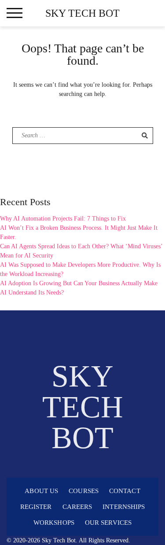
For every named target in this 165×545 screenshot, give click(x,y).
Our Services (108, 522)
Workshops (53, 522)
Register (36, 506)
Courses (84, 490)
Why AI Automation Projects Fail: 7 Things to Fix (63, 218)
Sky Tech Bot (82, 13)
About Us (41, 490)
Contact (124, 490)
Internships (124, 506)
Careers (77, 506)
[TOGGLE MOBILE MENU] (14, 13)
